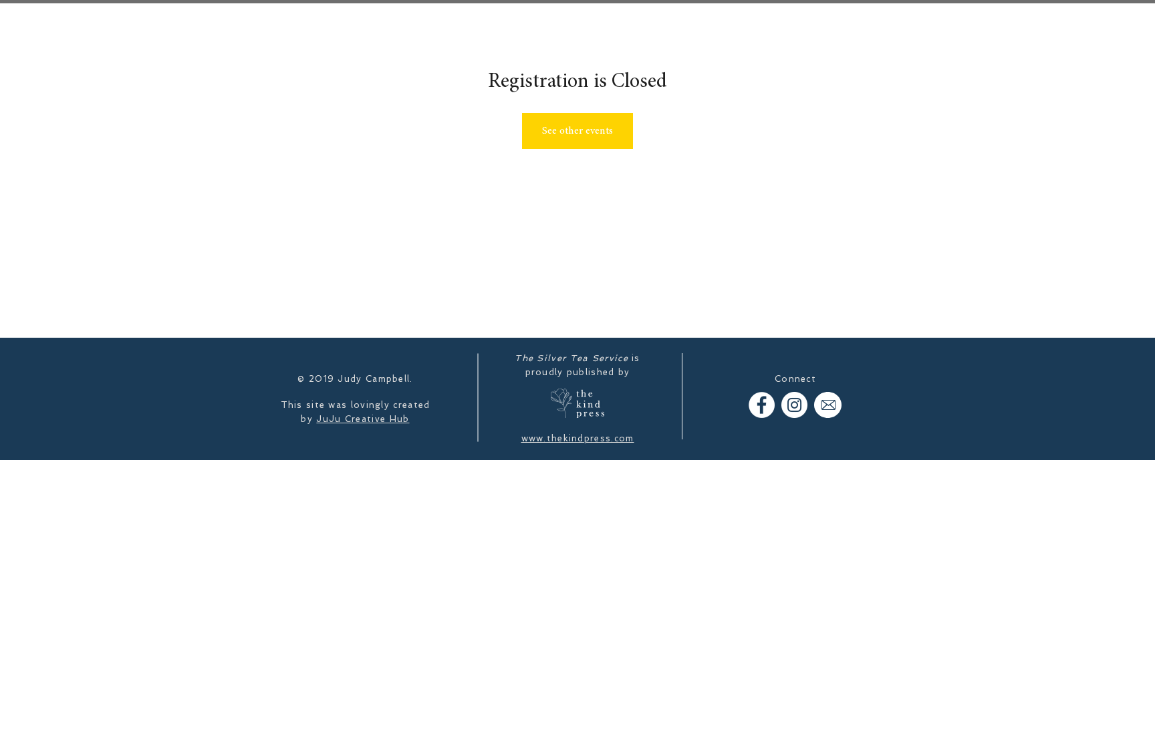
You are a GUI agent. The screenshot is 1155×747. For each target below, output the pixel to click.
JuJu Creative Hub (362, 419)
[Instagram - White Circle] (794, 405)
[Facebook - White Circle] (762, 405)
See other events (577, 131)
